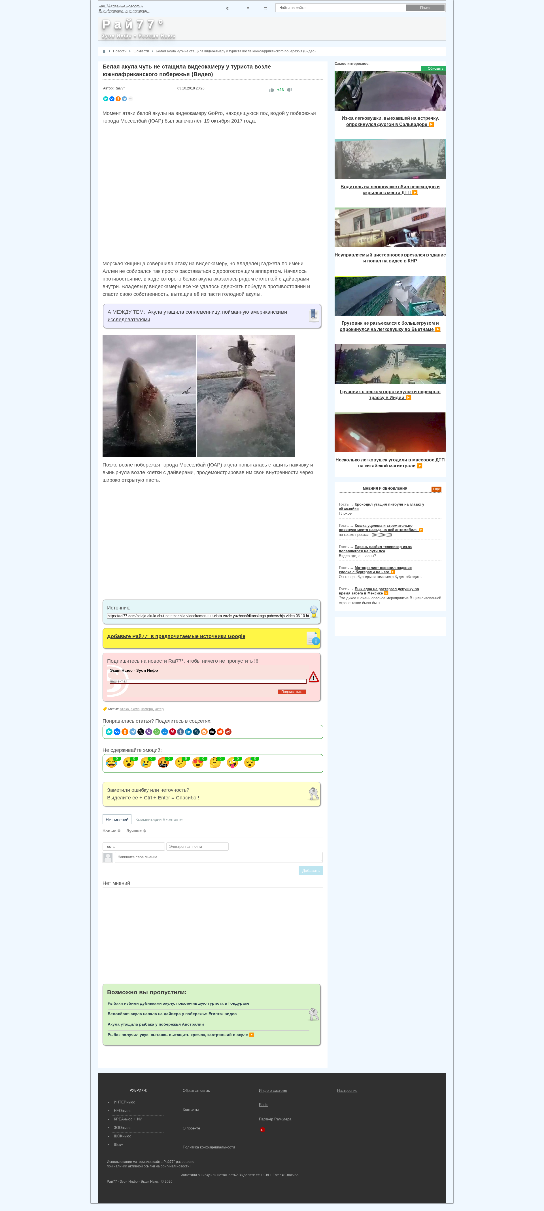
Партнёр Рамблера (275, 1119)
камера (147, 709)
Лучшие (134, 831)
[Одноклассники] (118, 98)
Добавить (311, 870)
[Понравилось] (271, 90)
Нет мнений (117, 819)
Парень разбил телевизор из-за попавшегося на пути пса (375, 549)
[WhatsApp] (156, 731)
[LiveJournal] (196, 731)
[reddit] (220, 731)
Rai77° (119, 88)
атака (124, 709)
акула (135, 709)
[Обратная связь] (265, 8)
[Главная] (104, 51)
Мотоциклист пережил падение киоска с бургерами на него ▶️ (375, 570)
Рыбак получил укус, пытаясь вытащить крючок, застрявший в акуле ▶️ (181, 1034)
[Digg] (212, 731)
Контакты (191, 1109)
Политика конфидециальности (209, 1147)
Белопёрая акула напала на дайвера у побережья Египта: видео (172, 1013)
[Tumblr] (180, 731)
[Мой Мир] (164, 731)
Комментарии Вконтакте (158, 819)
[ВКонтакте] (111, 98)
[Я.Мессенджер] (105, 98)
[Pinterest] (172, 731)
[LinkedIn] (188, 731)
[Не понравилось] (289, 90)
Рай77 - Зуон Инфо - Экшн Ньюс (133, 1182)
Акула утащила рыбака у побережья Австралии (156, 1024)
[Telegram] (124, 98)
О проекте (191, 1128)
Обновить (435, 68)
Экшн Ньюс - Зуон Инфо (134, 670)
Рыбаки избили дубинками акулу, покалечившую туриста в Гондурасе (178, 1003)
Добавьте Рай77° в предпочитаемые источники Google (176, 636)
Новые (109, 831)
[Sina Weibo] (228, 731)
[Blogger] (204, 731)
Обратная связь (196, 1090)
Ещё (436, 489)
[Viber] (148, 731)
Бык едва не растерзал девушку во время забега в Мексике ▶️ (379, 591)
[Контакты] (248, 8)
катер (159, 709)
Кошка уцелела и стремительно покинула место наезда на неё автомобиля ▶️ (381, 527)
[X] (140, 731)
